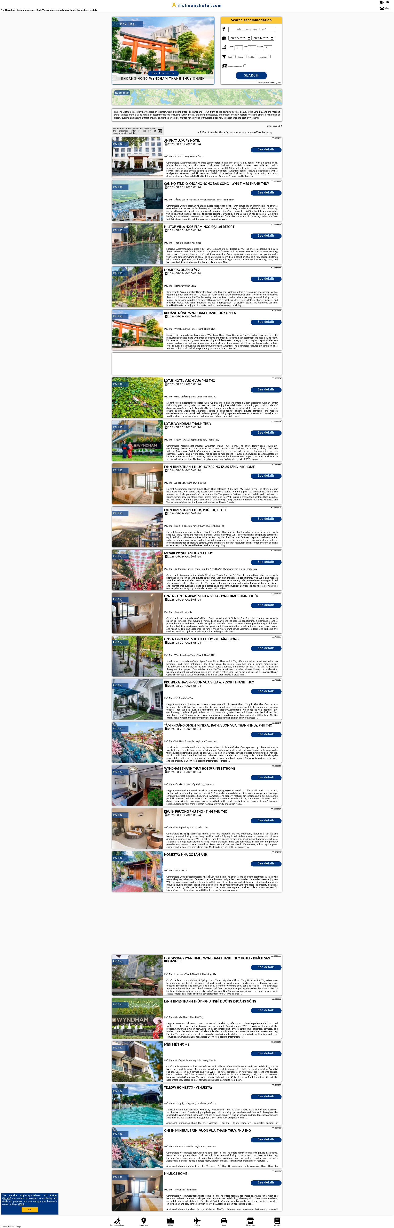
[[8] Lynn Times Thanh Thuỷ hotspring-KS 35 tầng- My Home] (137, 484)
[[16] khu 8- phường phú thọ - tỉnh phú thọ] (137, 828)
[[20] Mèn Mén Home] (137, 1061)
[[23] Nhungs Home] (137, 1190)
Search (251, 76)
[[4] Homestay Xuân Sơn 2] (137, 287)
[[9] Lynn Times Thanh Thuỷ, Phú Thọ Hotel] (137, 527)
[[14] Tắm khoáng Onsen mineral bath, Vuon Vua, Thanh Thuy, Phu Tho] (137, 742)
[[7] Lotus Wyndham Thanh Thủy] (137, 440)
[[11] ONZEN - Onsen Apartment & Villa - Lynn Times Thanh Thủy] (137, 613)
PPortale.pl (16, 1227)
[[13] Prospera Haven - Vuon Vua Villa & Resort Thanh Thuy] (137, 699)
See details (266, 149)
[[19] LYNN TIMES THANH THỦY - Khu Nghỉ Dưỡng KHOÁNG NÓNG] (137, 1018)
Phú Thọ (117, 143)
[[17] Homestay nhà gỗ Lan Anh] (137, 871)
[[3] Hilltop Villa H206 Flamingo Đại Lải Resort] (137, 243)
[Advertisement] (197, 924)
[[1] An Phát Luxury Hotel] (137, 157)
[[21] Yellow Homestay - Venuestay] (137, 1104)
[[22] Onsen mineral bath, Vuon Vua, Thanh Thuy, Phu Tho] (137, 1147)
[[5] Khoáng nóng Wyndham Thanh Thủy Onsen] (137, 330)
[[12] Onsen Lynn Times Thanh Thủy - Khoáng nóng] (137, 656)
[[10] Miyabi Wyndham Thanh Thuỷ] (137, 570)
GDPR (21, 1204)
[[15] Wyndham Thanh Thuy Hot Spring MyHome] (137, 785)
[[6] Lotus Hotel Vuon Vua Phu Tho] (137, 397)
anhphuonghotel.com (197, 6)
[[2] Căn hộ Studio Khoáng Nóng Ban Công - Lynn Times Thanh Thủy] (137, 200)
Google (6, 1198)
